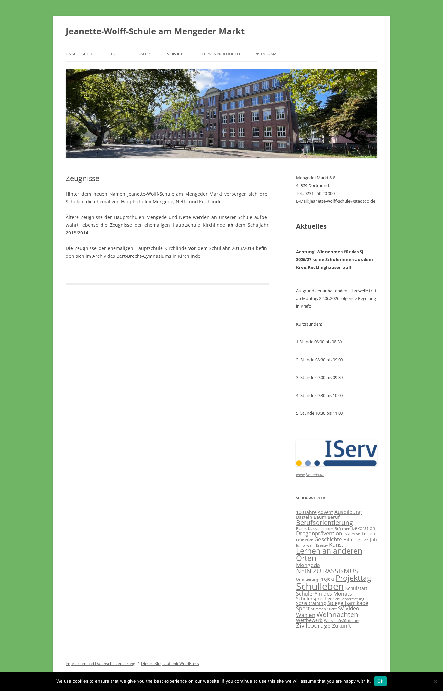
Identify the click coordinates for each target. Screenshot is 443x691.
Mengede (308, 565)
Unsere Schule (81, 54)
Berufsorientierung (324, 522)
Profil (117, 54)
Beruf (334, 517)
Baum (320, 517)
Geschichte (328, 539)
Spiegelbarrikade (347, 603)
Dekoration (363, 528)
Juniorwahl (305, 545)
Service (175, 54)
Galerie (145, 54)
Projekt (326, 579)
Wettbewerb (309, 620)
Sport (303, 608)
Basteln (304, 517)
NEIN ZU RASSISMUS (327, 570)
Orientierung (307, 579)
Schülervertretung (348, 599)
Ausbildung (348, 512)
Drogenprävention (319, 533)
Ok (380, 681)
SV (341, 608)
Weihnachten (337, 614)
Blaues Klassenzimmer (314, 528)
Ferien (368, 533)
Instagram (265, 54)
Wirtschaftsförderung (342, 620)
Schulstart (356, 588)
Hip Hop (362, 540)
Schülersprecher (314, 598)
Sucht (332, 609)
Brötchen (342, 528)
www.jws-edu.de (310, 474)
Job (373, 539)
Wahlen (305, 615)
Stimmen (318, 609)
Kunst (336, 544)
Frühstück (304, 540)
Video (352, 608)
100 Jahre (306, 512)
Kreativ (322, 545)
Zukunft (341, 625)
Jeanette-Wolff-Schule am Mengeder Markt (155, 31)
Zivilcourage (313, 625)
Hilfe (348, 539)
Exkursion (351, 534)
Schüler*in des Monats (324, 593)
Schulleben (320, 586)
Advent (325, 512)
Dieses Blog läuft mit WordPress (170, 663)
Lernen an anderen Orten (329, 554)
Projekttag (353, 578)
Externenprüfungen (218, 54)
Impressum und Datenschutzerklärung (100, 663)
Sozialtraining (311, 603)
